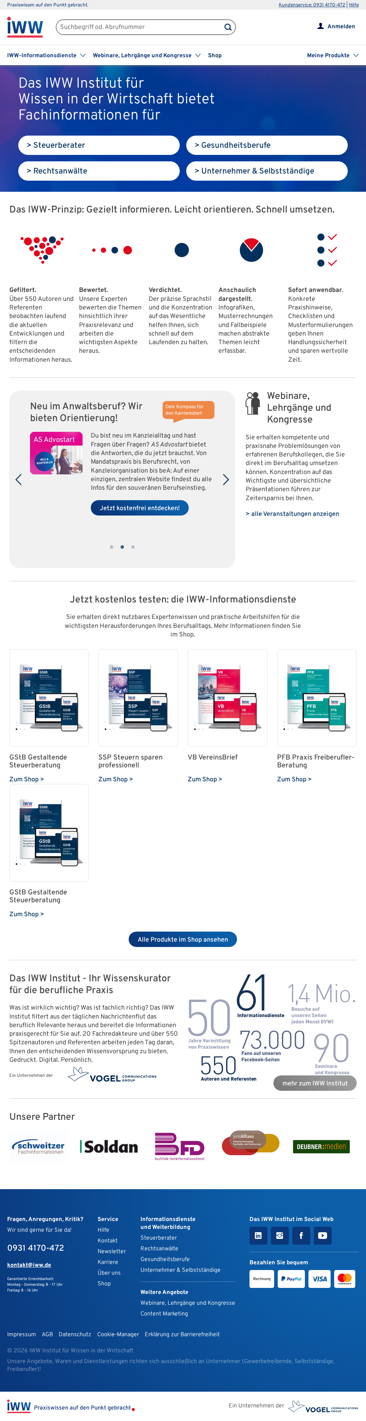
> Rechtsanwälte (56, 171)
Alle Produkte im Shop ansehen (183, 940)
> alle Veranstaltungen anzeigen (292, 514)
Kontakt (108, 1241)
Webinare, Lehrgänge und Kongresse (187, 1303)
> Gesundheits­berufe (232, 146)
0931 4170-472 (35, 1248)
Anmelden (341, 26)
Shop (215, 55)
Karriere (108, 1262)
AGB (47, 1334)
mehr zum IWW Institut (315, 1084)
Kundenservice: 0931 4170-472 (312, 5)
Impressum (21, 1334)
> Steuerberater (55, 146)
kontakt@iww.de (29, 1265)
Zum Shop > (26, 780)
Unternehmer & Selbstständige (180, 1270)
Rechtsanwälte (159, 1248)
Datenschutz (75, 1334)
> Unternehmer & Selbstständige (254, 171)
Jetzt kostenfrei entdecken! (140, 508)
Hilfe (354, 5)
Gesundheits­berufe (165, 1259)
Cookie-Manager (118, 1334)
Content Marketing (164, 1314)
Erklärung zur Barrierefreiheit (182, 1334)
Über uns (109, 1273)
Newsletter (112, 1251)
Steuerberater (158, 1238)
